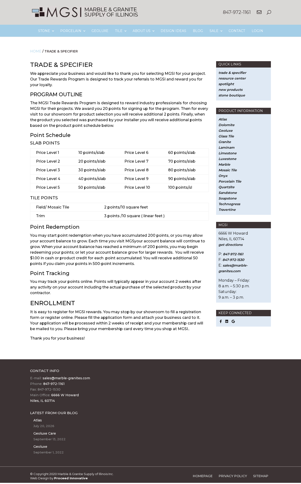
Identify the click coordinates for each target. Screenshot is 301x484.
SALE (214, 31)
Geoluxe (225, 130)
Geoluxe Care (44, 433)
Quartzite (226, 187)
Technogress (229, 204)
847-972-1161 (237, 12)
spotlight (226, 84)
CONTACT (237, 31)
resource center (232, 78)
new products (230, 90)
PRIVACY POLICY (233, 476)
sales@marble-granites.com (66, 378)
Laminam (226, 147)
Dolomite (226, 125)
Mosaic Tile (227, 170)
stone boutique (231, 95)
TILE (119, 31)
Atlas (222, 119)
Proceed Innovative (71, 478)
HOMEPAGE (203, 476)
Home (35, 51)
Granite (224, 142)
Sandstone (227, 193)
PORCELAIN (70, 31)
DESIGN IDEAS (173, 31)
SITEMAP (260, 476)
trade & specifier (232, 73)
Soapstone (227, 198)
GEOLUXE (99, 31)
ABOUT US (141, 31)
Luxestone (227, 159)
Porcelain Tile (229, 181)
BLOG (198, 31)
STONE (44, 31)
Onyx (222, 176)
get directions (230, 245)
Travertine (227, 210)
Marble (224, 164)
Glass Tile (226, 136)
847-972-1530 (233, 260)
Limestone (227, 153)
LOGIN (257, 31)
